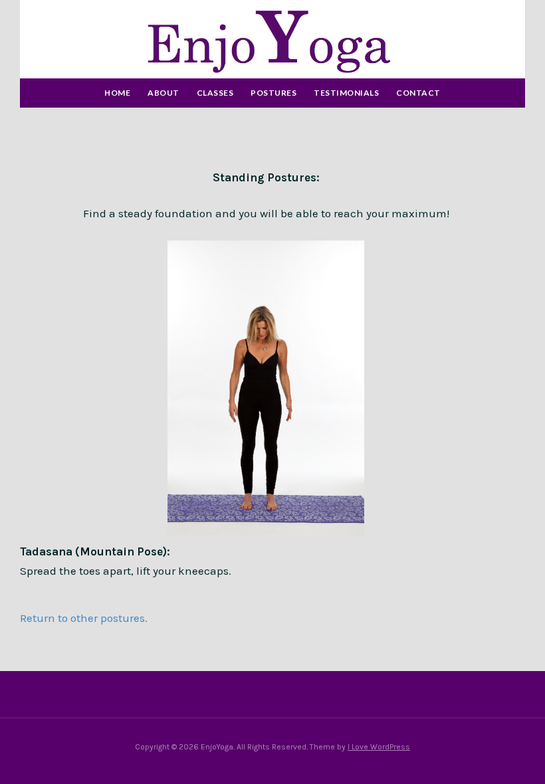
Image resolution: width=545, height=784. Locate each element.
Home (117, 93)
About (163, 93)
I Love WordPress (379, 746)
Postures (273, 93)
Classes (215, 93)
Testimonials (346, 93)
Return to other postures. (84, 618)
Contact (418, 93)
